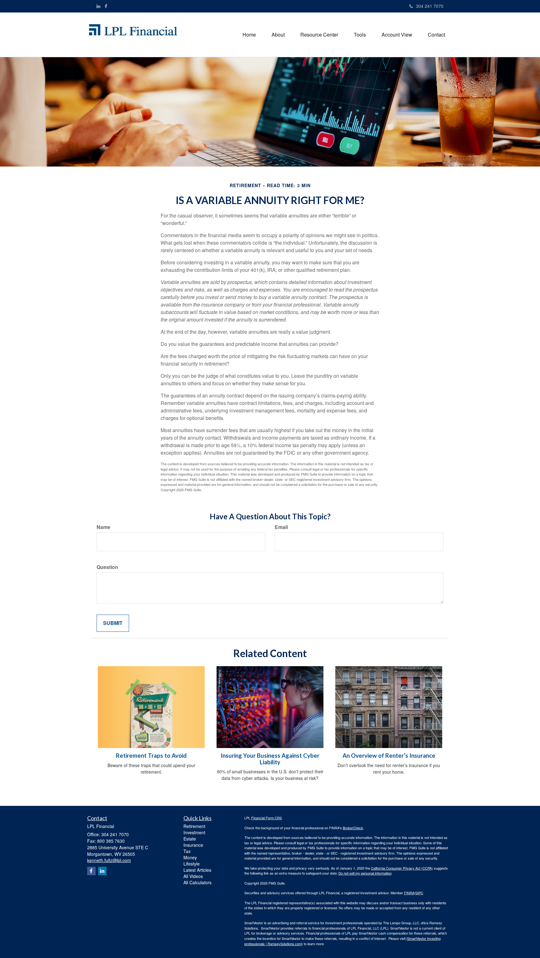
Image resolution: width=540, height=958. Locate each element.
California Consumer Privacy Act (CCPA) (402, 868)
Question (107, 567)
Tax (187, 851)
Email (281, 527)
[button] (278, 35)
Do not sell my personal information (365, 873)
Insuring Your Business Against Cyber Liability (270, 759)
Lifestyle (191, 864)
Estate (189, 839)
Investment (194, 832)
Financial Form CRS (266, 817)
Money (190, 857)
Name (103, 527)
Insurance (193, 845)
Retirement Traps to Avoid (151, 755)
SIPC (419, 892)
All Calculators (197, 882)
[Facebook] (106, 6)
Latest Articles (197, 870)
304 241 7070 (429, 6)
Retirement (194, 826)
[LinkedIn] (98, 6)
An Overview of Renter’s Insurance (388, 755)
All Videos (193, 876)
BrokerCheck (353, 827)
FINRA (409, 892)
